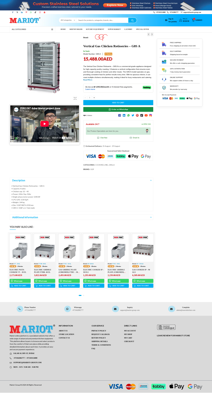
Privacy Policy (99, 331)
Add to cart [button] (20, 286)
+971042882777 (30, 310)
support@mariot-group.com (130, 310)
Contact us (64, 338)
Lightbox (75, 98)
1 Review (94, 266)
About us (63, 331)
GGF (92, 169)
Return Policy (99, 338)
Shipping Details (100, 341)
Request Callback (101, 334)
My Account (130, 331)
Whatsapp (17, 281)
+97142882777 (173, 12)
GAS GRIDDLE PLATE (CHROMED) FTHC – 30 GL (68, 272)
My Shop (128, 334)
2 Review (20, 266)
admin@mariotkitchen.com (185, 310)
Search (132, 20)
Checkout (129, 341)
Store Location (66, 334)
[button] (80, 295)
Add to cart (118, 103)
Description (18, 180)
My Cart (128, 338)
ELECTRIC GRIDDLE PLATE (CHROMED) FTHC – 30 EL (116, 272)
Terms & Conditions (101, 345)
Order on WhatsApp (119, 109)
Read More (87, 80)
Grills (112, 165)
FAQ (93, 349)
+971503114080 (161, 12)
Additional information (25, 217)
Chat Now (103, 138)
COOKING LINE (101, 165)
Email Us (136, 138)
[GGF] (101, 37)
